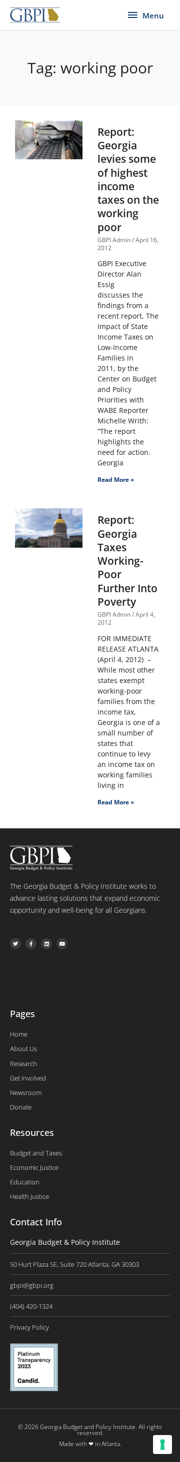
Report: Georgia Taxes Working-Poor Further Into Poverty (128, 561)
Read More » (116, 479)
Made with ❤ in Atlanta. (90, 1444)
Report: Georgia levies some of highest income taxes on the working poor (128, 179)
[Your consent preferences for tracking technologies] (162, 1444)
